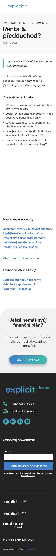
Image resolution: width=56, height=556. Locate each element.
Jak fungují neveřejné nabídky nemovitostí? (22, 242)
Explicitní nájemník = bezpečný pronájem (23, 233)
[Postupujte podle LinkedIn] (20, 421)
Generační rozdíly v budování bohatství (28, 228)
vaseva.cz (32, 548)
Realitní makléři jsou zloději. (20, 247)
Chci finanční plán (28, 360)
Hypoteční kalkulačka (17, 288)
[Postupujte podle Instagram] (13, 421)
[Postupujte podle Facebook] (6, 421)
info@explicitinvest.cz (23, 411)
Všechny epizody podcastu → (21, 258)
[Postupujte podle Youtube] (27, 421)
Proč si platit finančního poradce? (24, 237)
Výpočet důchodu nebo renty (22, 279)
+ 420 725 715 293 (22, 403)
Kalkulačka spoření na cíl (19, 284)
